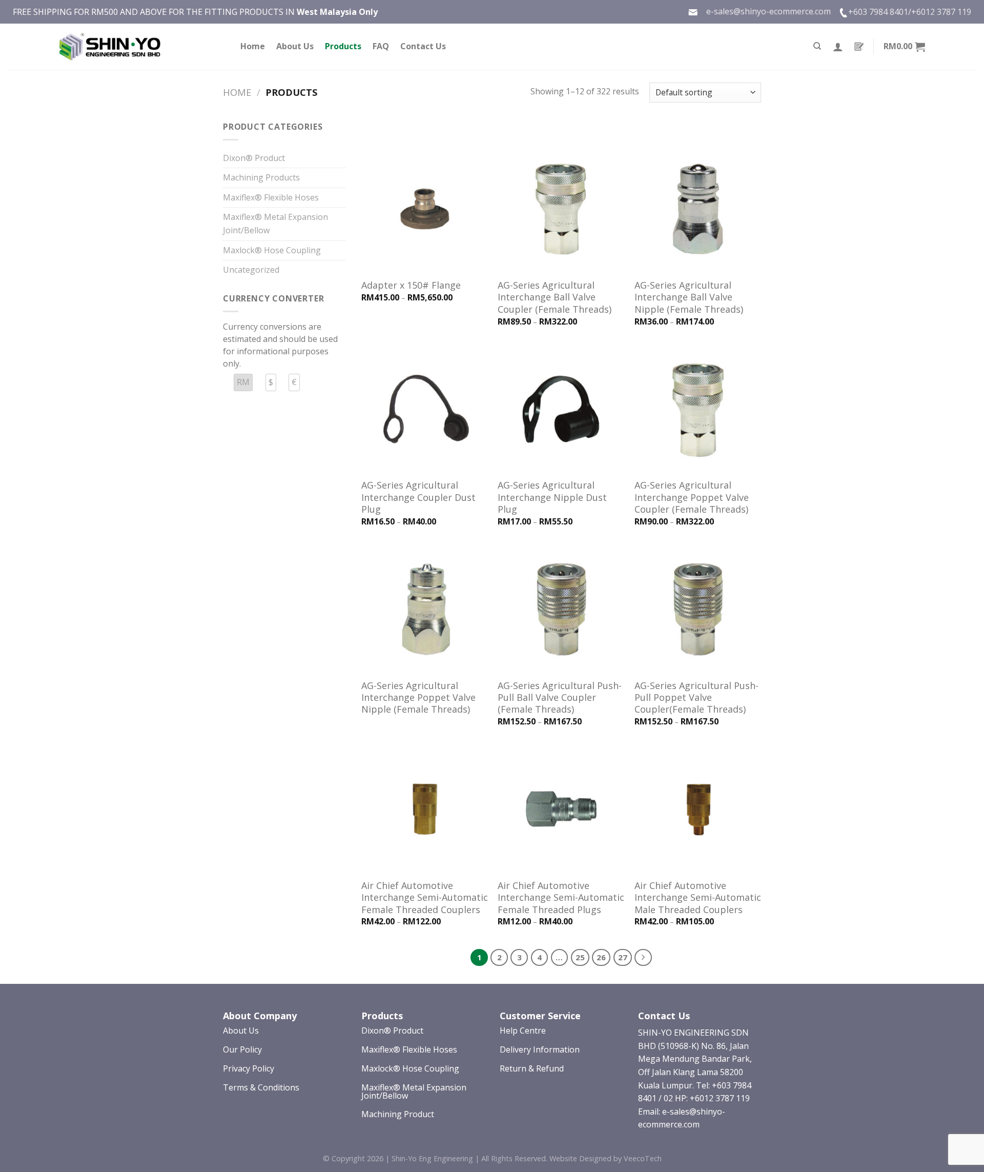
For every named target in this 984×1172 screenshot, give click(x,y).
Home (252, 46)
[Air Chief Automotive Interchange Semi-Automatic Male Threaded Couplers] (697, 809)
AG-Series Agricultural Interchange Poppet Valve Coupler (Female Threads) (691, 497)
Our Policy (242, 1049)
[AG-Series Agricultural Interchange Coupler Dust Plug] (424, 409)
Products (343, 46)
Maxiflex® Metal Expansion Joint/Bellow (275, 223)
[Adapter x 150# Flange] (424, 209)
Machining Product (397, 1114)
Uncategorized (251, 269)
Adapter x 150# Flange (411, 285)
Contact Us (423, 46)
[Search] (817, 46)
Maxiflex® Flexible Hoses (271, 197)
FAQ (381, 46)
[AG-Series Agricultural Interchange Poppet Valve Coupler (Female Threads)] (697, 409)
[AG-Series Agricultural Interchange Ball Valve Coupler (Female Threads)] (561, 209)
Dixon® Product (254, 158)
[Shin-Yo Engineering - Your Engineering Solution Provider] (110, 46)
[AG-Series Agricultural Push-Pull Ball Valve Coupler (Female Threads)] (561, 609)
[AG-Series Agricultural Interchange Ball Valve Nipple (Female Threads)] (697, 209)
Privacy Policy (248, 1068)
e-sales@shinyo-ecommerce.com (764, 11)
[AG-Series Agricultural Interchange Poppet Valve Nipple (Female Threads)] (424, 609)
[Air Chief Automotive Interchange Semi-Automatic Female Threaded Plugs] (561, 809)
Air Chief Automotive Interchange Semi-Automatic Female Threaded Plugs (561, 898)
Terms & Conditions (261, 1087)
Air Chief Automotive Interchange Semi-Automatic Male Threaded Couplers (697, 898)
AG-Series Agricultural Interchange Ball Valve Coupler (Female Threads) (554, 297)
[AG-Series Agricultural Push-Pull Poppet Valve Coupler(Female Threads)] (697, 609)
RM (243, 382)
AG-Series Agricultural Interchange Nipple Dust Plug (552, 497)
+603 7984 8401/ (879, 11)
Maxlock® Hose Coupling (272, 250)
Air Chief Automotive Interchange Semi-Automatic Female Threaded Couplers (424, 898)
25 (580, 957)
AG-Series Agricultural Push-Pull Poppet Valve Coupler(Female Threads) (696, 698)
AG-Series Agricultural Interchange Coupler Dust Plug (418, 497)
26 (601, 957)
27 (622, 957)
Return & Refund (532, 1068)
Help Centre (523, 1030)
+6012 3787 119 (941, 11)
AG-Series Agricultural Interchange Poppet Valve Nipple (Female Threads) (418, 698)
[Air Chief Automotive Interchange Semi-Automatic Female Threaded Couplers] (424, 809)
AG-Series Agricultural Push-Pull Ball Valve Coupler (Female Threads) (560, 698)
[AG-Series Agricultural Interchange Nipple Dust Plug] (561, 409)
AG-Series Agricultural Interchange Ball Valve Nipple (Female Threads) (688, 297)
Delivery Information (540, 1049)
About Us (295, 46)
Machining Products (261, 177)
